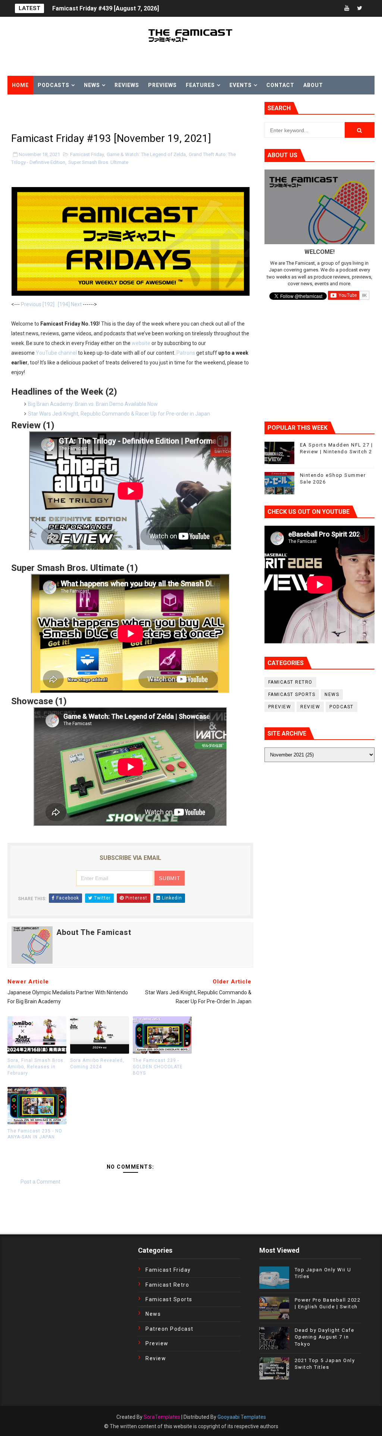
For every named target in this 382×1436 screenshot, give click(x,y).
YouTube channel (56, 353)
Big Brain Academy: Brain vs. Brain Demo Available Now (93, 404)
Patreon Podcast (169, 1329)
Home (20, 85)
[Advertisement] (94, 113)
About (313, 85)
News (92, 85)
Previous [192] (37, 304)
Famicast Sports (292, 694)
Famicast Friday (87, 154)
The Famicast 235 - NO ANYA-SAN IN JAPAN (34, 1134)
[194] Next (70, 304)
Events (240, 85)
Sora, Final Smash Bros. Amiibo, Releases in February (36, 1067)
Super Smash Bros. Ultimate (98, 162)
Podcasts (53, 85)
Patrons (185, 353)
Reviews (127, 85)
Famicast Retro (290, 682)
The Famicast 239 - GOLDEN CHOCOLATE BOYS (158, 1067)
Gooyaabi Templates (241, 1417)
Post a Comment (40, 1182)
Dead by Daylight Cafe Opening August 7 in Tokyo (324, 1336)
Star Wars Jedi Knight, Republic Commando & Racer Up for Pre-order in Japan (119, 414)
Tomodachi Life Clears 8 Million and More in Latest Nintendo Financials (152, 8)
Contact (280, 85)
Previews (162, 85)
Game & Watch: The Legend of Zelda (146, 154)
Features (200, 85)
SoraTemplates (162, 1417)
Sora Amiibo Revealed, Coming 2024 (97, 1063)
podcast (341, 706)
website (141, 343)
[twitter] (359, 8)
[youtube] (346, 8)
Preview (279, 706)
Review (310, 706)
